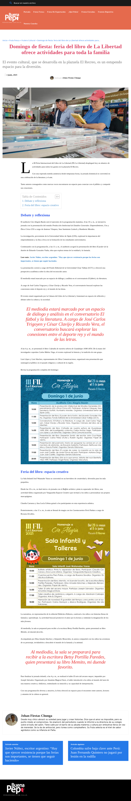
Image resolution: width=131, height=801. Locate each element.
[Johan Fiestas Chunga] (52, 78)
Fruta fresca (14, 40)
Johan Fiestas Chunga (71, 78)
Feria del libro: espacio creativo (42, 205)
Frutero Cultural (28, 40)
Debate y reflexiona (35, 200)
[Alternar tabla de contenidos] (56, 196)
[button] (22, 3)
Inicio (5, 40)
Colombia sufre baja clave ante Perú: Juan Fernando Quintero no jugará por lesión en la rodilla (96, 752)
